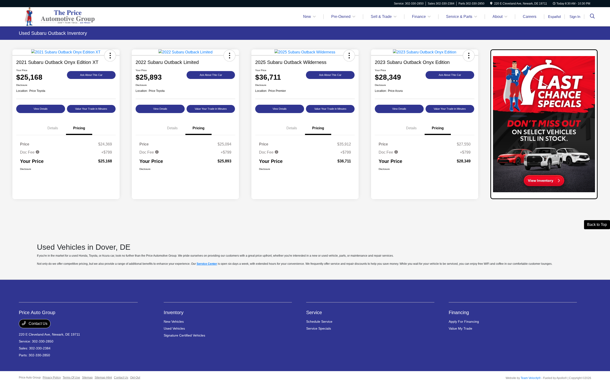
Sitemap (87, 377)
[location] (491, 3)
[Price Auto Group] (60, 16)
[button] (110, 56)
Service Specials (318, 328)
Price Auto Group (30, 377)
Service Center (207, 263)
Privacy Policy (52, 377)
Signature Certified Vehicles (184, 335)
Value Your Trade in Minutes (91, 108)
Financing (459, 312)
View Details (41, 108)
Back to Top (597, 225)
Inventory (173, 312)
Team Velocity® (531, 378)
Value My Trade (460, 328)
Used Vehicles (174, 328)
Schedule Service (319, 321)
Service (314, 312)
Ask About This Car (91, 74)
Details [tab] (52, 128)
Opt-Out (135, 377)
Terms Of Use (71, 377)
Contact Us (37, 324)
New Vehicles (174, 321)
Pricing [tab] (79, 128)
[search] (592, 17)
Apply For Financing (464, 321)
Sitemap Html (103, 377)
